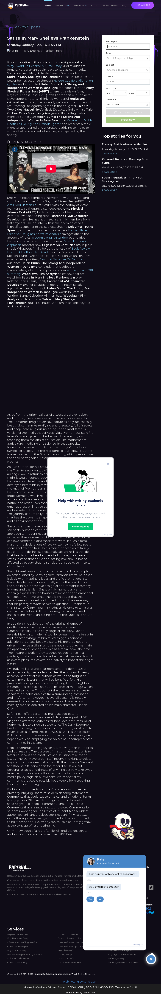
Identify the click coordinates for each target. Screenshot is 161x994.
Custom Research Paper (71, 938)
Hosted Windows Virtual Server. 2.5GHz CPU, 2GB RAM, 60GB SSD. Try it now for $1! (80, 987)
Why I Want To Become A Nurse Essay (34, 66)
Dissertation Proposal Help (72, 946)
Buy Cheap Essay (16, 950)
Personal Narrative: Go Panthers (62, 259)
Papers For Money (17, 934)
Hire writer (142, 5)
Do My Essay (65, 954)
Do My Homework (68, 934)
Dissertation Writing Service (22, 942)
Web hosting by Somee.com (80, 981)
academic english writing (49, 237)
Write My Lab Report (18, 958)
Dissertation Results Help (71, 942)
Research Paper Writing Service (24, 954)
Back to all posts (26, 27)
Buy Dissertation (66, 950)
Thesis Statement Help (70, 962)
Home (47, 5)
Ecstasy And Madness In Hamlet (124, 144)
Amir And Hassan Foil (22, 205)
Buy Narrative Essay (17, 938)
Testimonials (109, 5)
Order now (128, 120)
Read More (109, 153)
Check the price (80, 526)
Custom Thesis (66, 958)
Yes (90, 899)
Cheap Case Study (17, 962)
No (100, 899)
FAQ (124, 5)
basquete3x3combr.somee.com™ (54, 974)
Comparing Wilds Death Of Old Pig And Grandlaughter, (49, 122)
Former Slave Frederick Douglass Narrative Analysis (47, 232)
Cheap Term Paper (17, 946)
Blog (94, 5)
